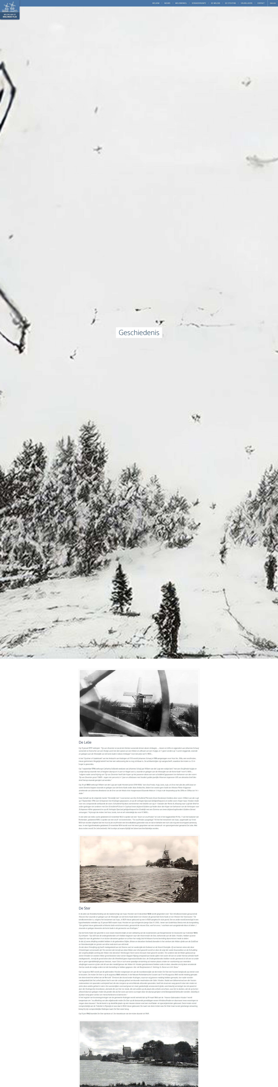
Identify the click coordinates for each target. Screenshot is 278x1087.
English (273, 3)
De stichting (230, 3)
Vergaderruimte (199, 3)
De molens (215, 3)
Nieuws (167, 3)
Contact (261, 3)
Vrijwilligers (246, 3)
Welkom (155, 3)
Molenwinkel (181, 3)
